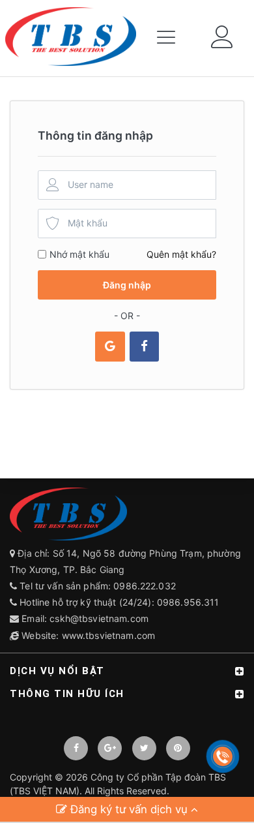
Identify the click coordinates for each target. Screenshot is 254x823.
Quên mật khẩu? (181, 254)
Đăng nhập (127, 284)
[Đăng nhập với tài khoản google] (109, 346)
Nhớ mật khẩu (79, 254)
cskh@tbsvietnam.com (98, 618)
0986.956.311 (189, 602)
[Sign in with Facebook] (144, 346)
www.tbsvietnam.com (109, 635)
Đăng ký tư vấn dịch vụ (129, 809)
